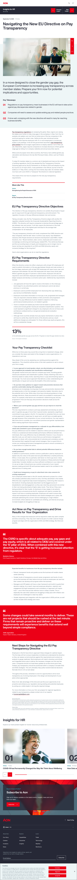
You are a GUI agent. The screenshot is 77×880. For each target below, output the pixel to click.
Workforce (39, 847)
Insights (21, 844)
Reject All (57, 872)
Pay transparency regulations (21, 132)
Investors (5, 844)
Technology (39, 840)
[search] (69, 3)
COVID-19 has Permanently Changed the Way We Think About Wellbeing (32, 768)
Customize (57, 868)
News (4, 847)
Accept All (57, 875)
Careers (5, 840)
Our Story (6, 837)
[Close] (74, 871)
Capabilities (22, 837)
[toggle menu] (73, 3)
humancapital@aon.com (21, 694)
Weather (38, 844)
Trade (37, 837)
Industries (22, 840)
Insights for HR (9, 9)
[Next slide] (10, 774)
